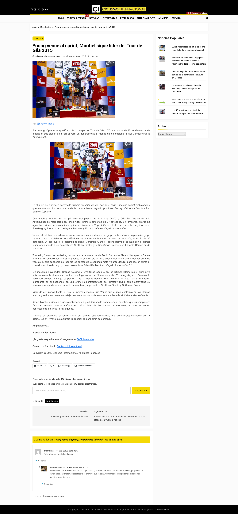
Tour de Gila (52, 401)
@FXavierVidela (45, 123)
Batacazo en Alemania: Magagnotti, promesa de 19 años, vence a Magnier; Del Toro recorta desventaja (189, 60)
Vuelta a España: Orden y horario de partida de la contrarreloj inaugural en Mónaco (188, 74)
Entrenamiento (146, 18)
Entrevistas (110, 18)
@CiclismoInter (85, 339)
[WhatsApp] (42, 9)
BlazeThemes (163, 509)
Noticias (94, 18)
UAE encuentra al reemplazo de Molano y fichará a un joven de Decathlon (186, 88)
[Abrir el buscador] (207, 18)
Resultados (127, 18)
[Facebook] (31, 9)
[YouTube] (46, 9)
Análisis (163, 18)
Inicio (60, 18)
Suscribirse (141, 390)
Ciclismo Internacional (69, 346)
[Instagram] (35, 9)
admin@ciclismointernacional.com (50, 56)
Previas (176, 18)
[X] (39, 9)
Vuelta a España (77, 17)
